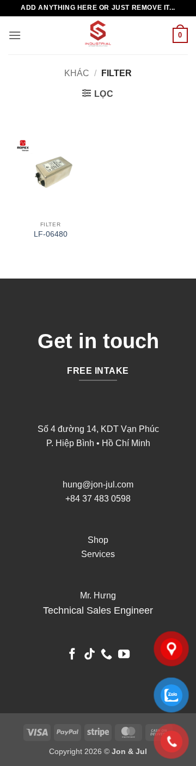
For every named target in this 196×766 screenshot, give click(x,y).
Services (98, 554)
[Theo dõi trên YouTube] (124, 654)
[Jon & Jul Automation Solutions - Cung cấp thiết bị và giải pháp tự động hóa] (98, 35)
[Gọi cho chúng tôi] (106, 654)
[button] (14, 35)
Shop (98, 540)
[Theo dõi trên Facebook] (72, 654)
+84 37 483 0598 (98, 498)
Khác (76, 73)
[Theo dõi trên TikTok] (89, 654)
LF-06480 (51, 234)
